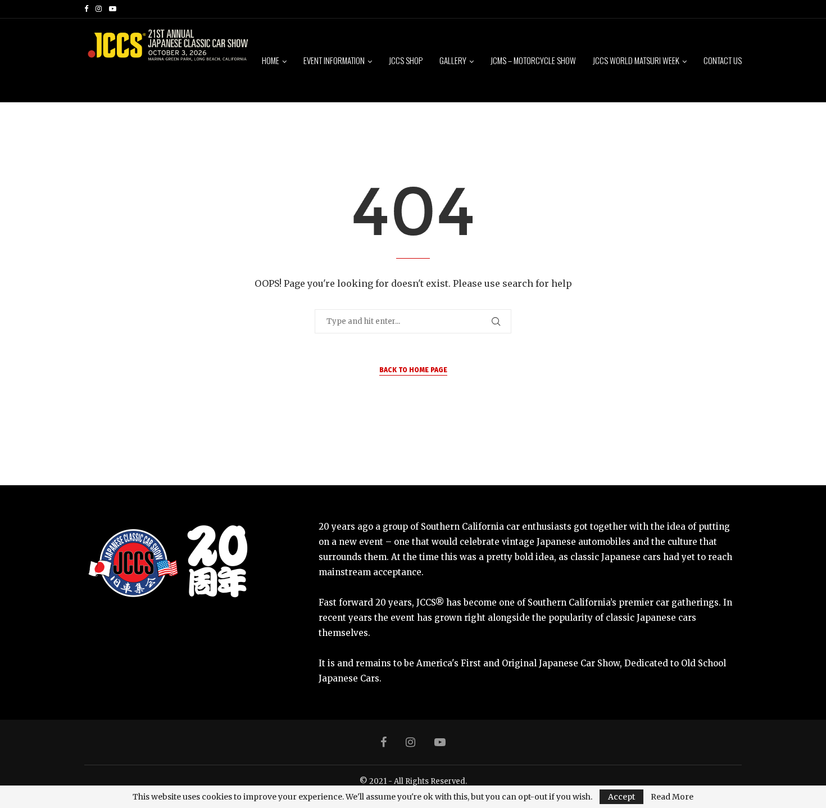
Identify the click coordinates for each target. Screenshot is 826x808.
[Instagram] (99, 9)
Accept (621, 797)
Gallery (452, 60)
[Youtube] (112, 9)
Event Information (334, 60)
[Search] (736, 146)
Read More (672, 797)
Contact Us (723, 60)
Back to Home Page (413, 370)
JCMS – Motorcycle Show (533, 60)
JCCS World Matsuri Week (636, 60)
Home (270, 60)
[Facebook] (86, 9)
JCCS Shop (406, 60)
